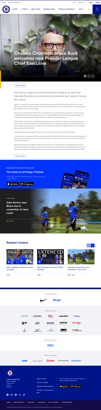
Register (81, 2)
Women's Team (49, 9)
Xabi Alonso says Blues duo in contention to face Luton (79, 268)
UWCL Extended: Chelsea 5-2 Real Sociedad (50, 268)
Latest (14, 9)
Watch (25, 9)
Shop (81, 9)
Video (8, 275)
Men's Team (35, 9)
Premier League (20, 85)
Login (74, 2)
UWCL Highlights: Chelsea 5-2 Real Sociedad (19, 268)
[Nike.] (92, 2)
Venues (4, 2)
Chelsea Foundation (14, 2)
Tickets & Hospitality (66, 9)
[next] (93, 245)
